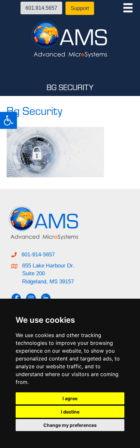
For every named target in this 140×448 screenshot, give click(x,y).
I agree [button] (70, 398)
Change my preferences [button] (70, 425)
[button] (8, 120)
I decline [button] (70, 411)
